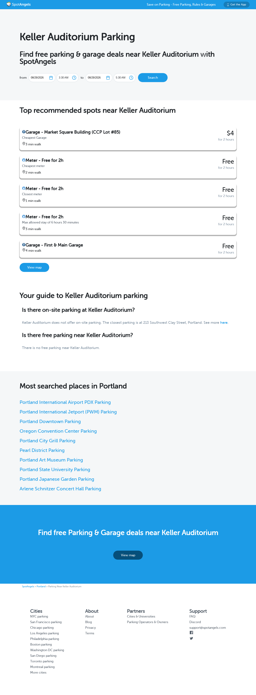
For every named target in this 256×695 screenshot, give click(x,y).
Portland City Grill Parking (47, 441)
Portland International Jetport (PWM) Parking (68, 412)
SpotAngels (28, 586)
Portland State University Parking (55, 469)
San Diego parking (43, 656)
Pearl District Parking (42, 450)
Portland (41, 586)
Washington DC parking (47, 650)
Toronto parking (41, 661)
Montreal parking (42, 667)
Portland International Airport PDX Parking (65, 402)
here (224, 323)
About (89, 616)
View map (34, 267)
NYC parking (39, 616)
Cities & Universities (141, 616)
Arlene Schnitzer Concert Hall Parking (60, 489)
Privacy (90, 628)
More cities (38, 672)
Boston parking (41, 644)
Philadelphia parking (44, 639)
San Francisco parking (46, 622)
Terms (89, 633)
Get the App (238, 4)
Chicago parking (42, 628)
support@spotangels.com (207, 628)
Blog (88, 622)
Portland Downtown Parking (50, 421)
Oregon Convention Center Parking (58, 431)
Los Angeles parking (44, 633)
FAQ (192, 616)
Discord (195, 622)
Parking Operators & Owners (147, 622)
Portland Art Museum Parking (51, 460)
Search (153, 77)
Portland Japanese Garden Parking (57, 479)
